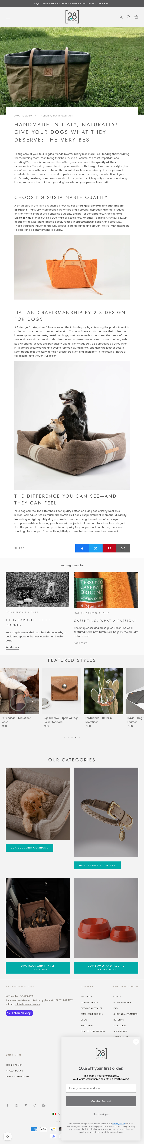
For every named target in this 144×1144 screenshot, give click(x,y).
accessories (84, 335)
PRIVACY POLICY (14, 1071)
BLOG (84, 1020)
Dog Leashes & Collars (97, 865)
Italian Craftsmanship (56, 115)
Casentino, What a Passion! (105, 620)
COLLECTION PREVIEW (93, 1031)
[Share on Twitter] (95, 548)
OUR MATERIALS (89, 1002)
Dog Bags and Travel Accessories (37, 967)
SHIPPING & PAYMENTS (125, 1014)
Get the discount (101, 1101)
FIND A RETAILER (122, 1002)
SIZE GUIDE (119, 1026)
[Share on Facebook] (82, 548)
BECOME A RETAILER (92, 1008)
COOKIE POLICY (14, 1065)
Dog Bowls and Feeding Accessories (106, 967)
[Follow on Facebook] (7, 1105)
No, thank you (101, 1114)
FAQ (115, 1008)
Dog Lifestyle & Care (22, 612)
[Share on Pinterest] (109, 548)
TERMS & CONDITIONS (17, 1077)
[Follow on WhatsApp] (44, 1105)
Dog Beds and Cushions (29, 847)
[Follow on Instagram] (16, 1105)
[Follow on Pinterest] (25, 1105)
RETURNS (118, 1020)
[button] (64, 737)
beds (44, 335)
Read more (12, 647)
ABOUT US (86, 996)
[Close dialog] (136, 1042)
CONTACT (118, 996)
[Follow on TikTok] (35, 1105)
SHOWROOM (120, 1031)
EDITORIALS (87, 1026)
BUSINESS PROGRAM (92, 1014)
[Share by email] (123, 548)
